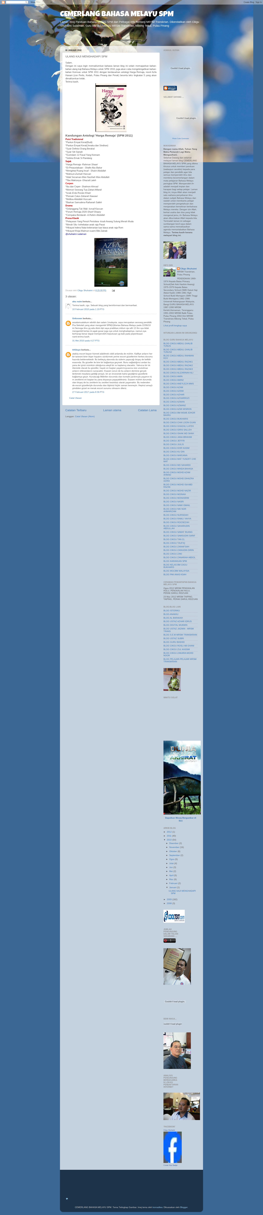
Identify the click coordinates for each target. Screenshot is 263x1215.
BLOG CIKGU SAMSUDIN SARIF (179, 536)
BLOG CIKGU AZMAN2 (174, 405)
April (171, 875)
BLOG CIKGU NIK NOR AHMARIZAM (174, 510)
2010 (169, 840)
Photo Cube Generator (180, 138)
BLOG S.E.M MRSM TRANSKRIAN (180, 635)
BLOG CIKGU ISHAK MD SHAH (178, 433)
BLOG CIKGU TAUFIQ (174, 543)
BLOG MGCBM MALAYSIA (176, 571)
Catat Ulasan (75, 398)
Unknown (77, 318)
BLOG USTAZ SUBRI (173, 638)
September (175, 855)
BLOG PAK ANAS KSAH (174, 574)
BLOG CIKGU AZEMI (173, 391)
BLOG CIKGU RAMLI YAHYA (177, 519)
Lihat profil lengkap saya (175, 325)
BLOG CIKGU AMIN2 (173, 380)
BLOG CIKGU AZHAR (173, 395)
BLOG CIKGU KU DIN (173, 452)
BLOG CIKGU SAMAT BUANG (178, 532)
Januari (173, 887)
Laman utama (112, 410)
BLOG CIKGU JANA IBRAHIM (177, 437)
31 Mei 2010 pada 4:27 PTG (86, 341)
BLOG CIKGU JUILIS (173, 444)
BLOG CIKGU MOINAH (174, 494)
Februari (173, 883)
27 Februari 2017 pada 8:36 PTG (88, 392)
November (174, 847)
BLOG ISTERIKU (171, 610)
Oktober (173, 851)
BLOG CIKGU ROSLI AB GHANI (178, 646)
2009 (169, 899)
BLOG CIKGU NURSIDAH (175, 515)
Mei (171, 871)
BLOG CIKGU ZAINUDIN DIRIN (178, 550)
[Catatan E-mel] (113, 290)
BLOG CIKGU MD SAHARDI (177, 465)
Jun (171, 867)
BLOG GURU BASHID (174, 642)
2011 (169, 836)
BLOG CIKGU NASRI (173, 502)
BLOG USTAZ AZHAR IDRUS (177, 621)
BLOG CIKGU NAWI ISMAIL (176, 505)
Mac (171, 879)
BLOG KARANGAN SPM (175, 561)
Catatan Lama (147, 410)
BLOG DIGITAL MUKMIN (175, 625)
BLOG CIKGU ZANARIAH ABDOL (179, 557)
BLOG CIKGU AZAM (173, 387)
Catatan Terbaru (75, 410)
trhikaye (76, 350)
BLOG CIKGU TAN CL (174, 539)
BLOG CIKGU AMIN (172, 376)
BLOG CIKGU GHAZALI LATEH (178, 426)
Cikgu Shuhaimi (188, 269)
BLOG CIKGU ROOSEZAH (176, 522)
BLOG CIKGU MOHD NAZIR (177, 491)
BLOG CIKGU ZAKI (172, 554)
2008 (169, 903)
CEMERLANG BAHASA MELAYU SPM (117, 15)
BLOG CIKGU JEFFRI (174, 441)
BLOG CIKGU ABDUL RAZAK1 (178, 362)
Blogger (184, 1207)
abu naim (77, 301)
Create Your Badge (170, 1165)
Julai (171, 863)
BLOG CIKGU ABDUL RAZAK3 (178, 369)
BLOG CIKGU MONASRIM (176, 498)
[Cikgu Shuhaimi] (172, 1162)
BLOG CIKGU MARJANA (175, 455)
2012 (169, 832)
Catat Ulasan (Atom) (85, 416)
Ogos (172, 859)
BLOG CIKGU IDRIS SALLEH (177, 430)
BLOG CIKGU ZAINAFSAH (176, 547)
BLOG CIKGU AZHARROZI (176, 398)
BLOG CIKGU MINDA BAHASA (178, 469)
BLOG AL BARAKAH (173, 618)
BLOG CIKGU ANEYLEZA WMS (178, 384)
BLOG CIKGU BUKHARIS (175, 419)
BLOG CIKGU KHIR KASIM (176, 448)
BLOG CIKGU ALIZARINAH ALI (178, 373)
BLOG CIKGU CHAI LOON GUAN (179, 422)
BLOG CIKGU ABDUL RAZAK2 (178, 365)
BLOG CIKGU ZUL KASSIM (176, 649)
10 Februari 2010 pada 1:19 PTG (88, 309)
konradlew (157, 1207)
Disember (174, 843)
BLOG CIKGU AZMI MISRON (177, 409)
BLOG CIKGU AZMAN (174, 402)
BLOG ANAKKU (170, 614)
